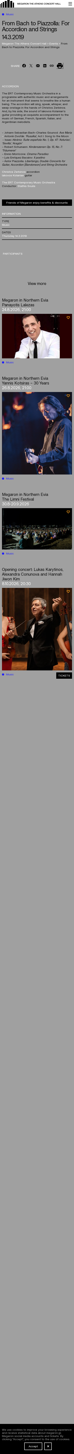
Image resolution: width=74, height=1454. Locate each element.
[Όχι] (48, 1446)
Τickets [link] (64, 675)
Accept (33, 1446)
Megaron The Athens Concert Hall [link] (24, 43)
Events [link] (54, 43)
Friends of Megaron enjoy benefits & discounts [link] (37, 202)
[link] (32, 4)
